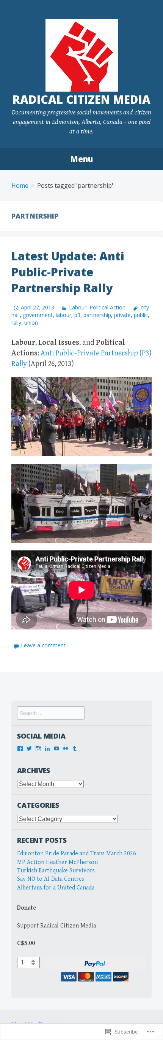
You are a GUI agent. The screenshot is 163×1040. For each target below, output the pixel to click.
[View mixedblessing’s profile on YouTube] (56, 748)
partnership (97, 315)
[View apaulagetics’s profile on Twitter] (29, 748)
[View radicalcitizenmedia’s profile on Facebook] (20, 748)
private (122, 315)
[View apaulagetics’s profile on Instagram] (38, 748)
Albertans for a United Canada (55, 887)
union (31, 322)
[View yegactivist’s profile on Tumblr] (75, 748)
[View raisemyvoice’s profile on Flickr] (66, 748)
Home (19, 185)
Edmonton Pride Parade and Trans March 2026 (76, 853)
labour (63, 315)
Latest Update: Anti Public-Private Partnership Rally (67, 272)
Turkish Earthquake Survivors (56, 870)
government (38, 315)
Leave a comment (43, 645)
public (141, 315)
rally (16, 322)
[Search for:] (51, 713)
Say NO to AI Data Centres (50, 879)
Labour (77, 307)
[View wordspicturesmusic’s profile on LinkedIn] (47, 748)
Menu (81, 159)
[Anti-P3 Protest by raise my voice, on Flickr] (81, 416)
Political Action (107, 307)
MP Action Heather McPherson (57, 862)
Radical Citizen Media (81, 99)
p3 (77, 315)
